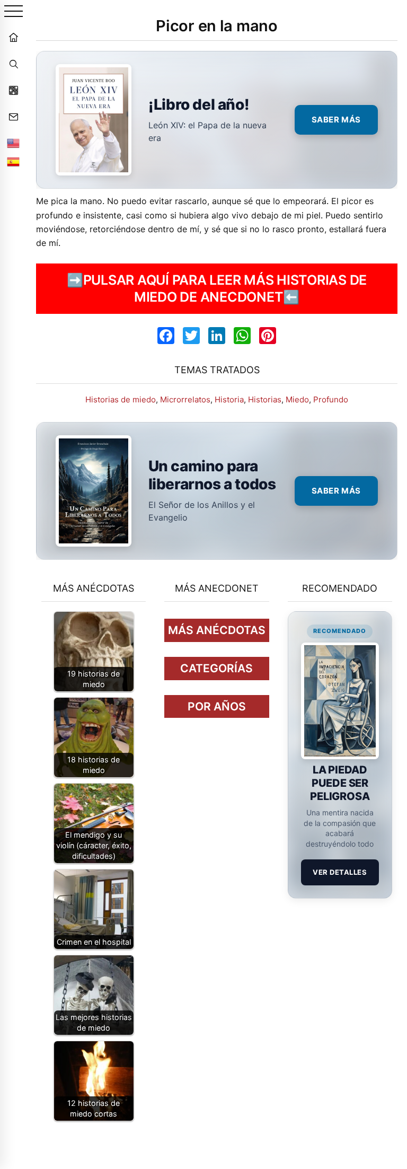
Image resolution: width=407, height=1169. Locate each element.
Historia (229, 399)
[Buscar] (13, 64)
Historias (264, 399)
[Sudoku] (13, 90)
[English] (13, 143)
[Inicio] (13, 37)
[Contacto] (13, 117)
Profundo (330, 399)
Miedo (297, 399)
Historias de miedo (120, 399)
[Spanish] (13, 162)
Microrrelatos (185, 399)
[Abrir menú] (13, 12)
